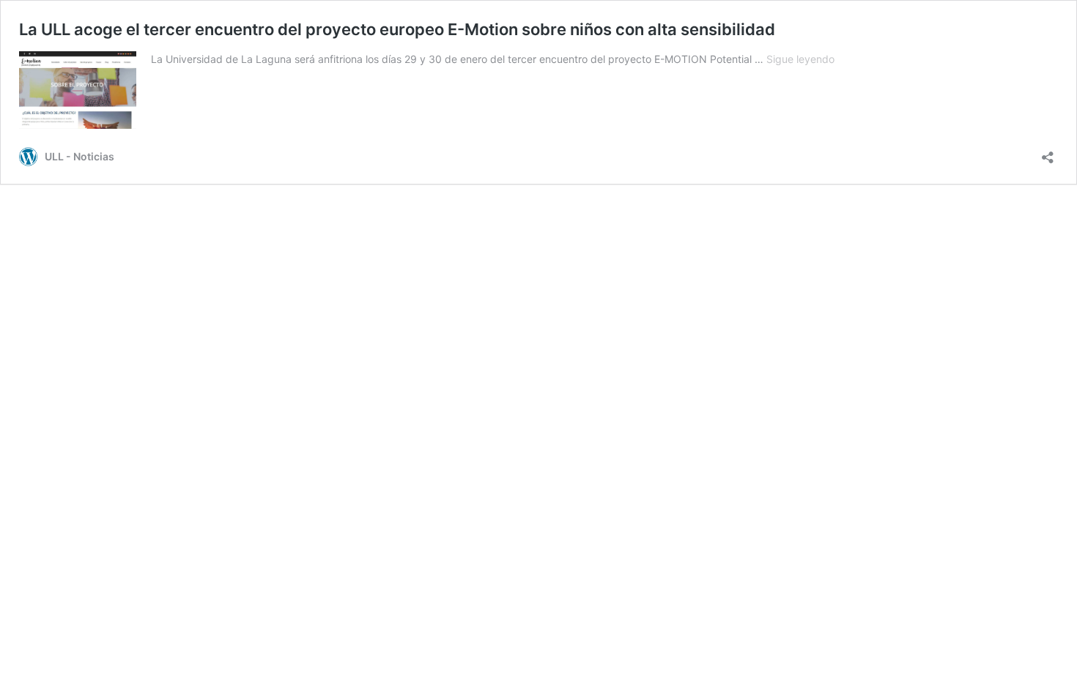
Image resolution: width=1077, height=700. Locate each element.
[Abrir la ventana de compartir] (1047, 152)
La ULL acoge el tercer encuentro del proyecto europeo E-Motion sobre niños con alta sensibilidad (397, 29)
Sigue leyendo (800, 59)
